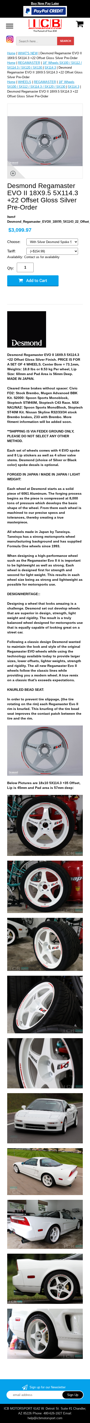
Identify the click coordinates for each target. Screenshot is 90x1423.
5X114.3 (50, 67)
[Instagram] (9, 39)
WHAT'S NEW (28, 53)
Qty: (10, 268)
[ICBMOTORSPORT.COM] (45, 25)
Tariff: (12, 251)
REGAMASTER (29, 63)
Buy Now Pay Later (45, 3)
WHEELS (24, 82)
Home (11, 53)
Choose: (14, 242)
